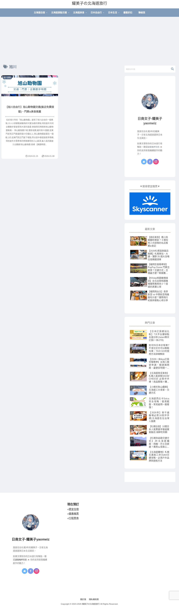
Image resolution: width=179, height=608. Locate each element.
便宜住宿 (74, 509)
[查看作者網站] (144, 161)
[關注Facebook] (150, 161)
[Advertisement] (89, 39)
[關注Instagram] (156, 161)
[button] (171, 69)
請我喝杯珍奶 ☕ (155, 147)
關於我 (83, 599)
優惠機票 (74, 513)
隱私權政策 (94, 599)
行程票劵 (74, 518)
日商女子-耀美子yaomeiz (31, 539)
